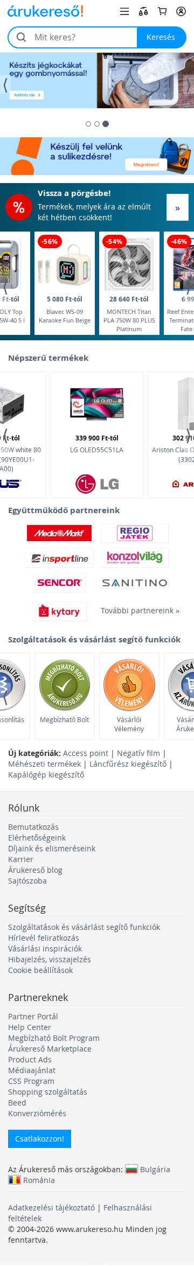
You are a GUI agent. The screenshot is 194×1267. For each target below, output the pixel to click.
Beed (17, 1102)
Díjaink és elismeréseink (51, 848)
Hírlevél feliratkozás (43, 938)
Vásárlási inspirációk (45, 948)
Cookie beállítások (40, 970)
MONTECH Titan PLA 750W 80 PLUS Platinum (129, 313)
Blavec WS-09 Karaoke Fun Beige (65, 309)
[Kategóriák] (124, 11)
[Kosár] (162, 11)
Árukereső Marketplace (50, 1049)
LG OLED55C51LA (96, 443)
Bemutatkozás (33, 827)
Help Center (29, 1027)
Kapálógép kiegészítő (46, 774)
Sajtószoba (27, 881)
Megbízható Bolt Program (54, 1038)
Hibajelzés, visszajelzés (49, 959)
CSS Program (31, 1081)
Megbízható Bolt (64, 719)
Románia (39, 1180)
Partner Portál (33, 1016)
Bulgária (155, 1169)
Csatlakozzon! (39, 1138)
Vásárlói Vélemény (129, 724)
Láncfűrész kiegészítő (128, 764)
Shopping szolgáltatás (47, 1092)
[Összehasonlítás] (143, 11)
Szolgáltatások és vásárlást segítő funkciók (84, 927)
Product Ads (30, 1059)
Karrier (20, 859)
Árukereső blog (35, 870)
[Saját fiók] (181, 11)
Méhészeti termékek (44, 764)
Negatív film (138, 753)
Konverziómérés (37, 1113)
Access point (85, 753)
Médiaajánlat (32, 1070)
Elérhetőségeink (37, 837)
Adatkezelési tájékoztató (51, 1207)
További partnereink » (135, 610)
